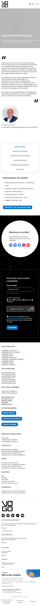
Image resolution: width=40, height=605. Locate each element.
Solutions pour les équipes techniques (13, 491)
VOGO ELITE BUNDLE (9, 391)
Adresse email (12, 285)
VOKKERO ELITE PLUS (9, 351)
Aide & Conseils (6, 401)
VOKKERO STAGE (7, 363)
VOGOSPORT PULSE (8, 376)
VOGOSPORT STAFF (8, 374)
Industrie (28, 300)
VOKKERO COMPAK (8, 365)
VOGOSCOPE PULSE (8, 383)
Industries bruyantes (8, 481)
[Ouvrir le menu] (37, 4)
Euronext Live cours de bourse (17, 207)
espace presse (9, 413)
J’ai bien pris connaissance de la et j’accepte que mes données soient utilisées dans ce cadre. (20, 319)
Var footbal (5, 438)
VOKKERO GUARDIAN (9, 358)
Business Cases (6, 404)
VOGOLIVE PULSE (7, 378)
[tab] (20, 147)
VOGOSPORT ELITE (8, 373)
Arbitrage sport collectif (9, 440)
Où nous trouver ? (7, 399)
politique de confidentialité (15, 318)
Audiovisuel (19, 300)
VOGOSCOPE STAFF (8, 382)
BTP (2, 476)
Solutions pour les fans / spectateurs (13, 455)
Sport (10, 300)
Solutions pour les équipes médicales (13, 451)
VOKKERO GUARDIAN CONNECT (12, 359)
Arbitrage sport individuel (9, 441)
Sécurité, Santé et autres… (10, 483)
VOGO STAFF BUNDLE (9, 393)
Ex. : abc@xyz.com (13, 293)
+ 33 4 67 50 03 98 (6, 531)
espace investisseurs (12, 419)
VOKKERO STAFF (7, 354)
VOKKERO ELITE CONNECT (11, 352)
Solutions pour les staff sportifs (11, 453)
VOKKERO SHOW (7, 361)
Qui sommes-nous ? (8, 397)
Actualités (4, 402)
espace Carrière (9, 424)
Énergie (4, 478)
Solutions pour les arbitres (9, 449)
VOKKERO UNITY (7, 356)
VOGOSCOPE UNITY (8, 380)
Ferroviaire (4, 480)
